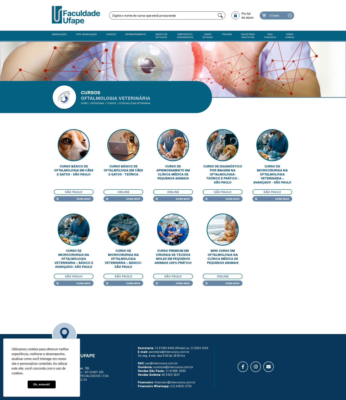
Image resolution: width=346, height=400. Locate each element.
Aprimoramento (135, 34)
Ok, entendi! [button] (41, 384)
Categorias (97, 103)
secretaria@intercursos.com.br (169, 352)
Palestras (248, 36)
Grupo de (161, 36)
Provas (227, 34)
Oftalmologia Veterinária (134, 103)
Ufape (208, 36)
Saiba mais (83, 198)
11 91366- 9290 (175, 371)
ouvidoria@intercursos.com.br (173, 367)
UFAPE (289, 36)
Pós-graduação (86, 34)
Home (84, 103)
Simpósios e (185, 36)
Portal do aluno (247, 15)
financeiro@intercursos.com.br (175, 382)
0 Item (274, 15)
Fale (270, 36)
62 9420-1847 (171, 375)
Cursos (111, 34)
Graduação (59, 34)
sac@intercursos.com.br (161, 363)
